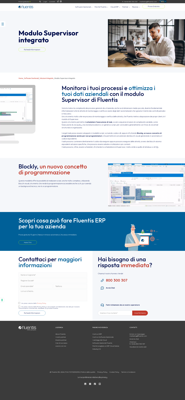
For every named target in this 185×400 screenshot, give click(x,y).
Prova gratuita (24, 2)
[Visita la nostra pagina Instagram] (90, 384)
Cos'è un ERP (97, 334)
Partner (125, 7)
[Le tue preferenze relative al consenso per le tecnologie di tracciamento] (2, 300)
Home (21, 78)
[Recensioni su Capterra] (162, 1)
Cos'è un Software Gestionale (102, 337)
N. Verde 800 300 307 (129, 2)
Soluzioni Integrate (46, 78)
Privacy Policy (41, 303)
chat (137, 339)
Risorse (135, 7)
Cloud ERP (114, 7)
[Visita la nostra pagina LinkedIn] (85, 384)
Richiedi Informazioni (32, 50)
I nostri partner (60, 337)
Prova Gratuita (153, 6)
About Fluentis (60, 334)
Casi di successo (61, 343)
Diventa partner (60, 340)
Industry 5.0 (96, 349)
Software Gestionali (83, 7)
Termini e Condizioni (128, 372)
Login (45, 2)
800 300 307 (140, 344)
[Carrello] (58, 2)
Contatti (52, 2)
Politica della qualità (88, 372)
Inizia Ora (27, 242)
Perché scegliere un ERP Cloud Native (105, 346)
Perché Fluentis (101, 7)
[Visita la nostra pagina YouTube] (99, 384)
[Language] (61, 2)
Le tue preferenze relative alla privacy (92, 377)
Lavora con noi (60, 346)
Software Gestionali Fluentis (102, 343)
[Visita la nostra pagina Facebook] (95, 384)
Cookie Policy (114, 372)
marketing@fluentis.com (148, 2)
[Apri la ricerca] (40, 2)
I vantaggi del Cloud (99, 340)
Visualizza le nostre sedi (138, 347)
